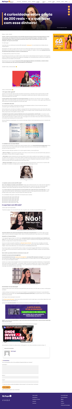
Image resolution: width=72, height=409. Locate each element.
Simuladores (24, 1)
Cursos (29, 1)
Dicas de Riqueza (11, 2)
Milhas (62, 399)
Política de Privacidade (65, 405)
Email (3, 379)
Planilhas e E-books (36, 399)
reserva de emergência (20, 257)
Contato (49, 1)
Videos (62, 401)
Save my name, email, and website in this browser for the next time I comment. (20, 384)
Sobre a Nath (44, 2)
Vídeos (62, 1)
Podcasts (58, 1)
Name (3, 375)
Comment (4, 364)
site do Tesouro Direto (26, 243)
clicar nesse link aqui (9, 299)
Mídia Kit (54, 2)
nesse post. (29, 45)
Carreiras (34, 403)
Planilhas (33, 1)
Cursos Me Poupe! (64, 395)
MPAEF (66, 1)
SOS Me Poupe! (38, 2)
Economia (19, 1)
